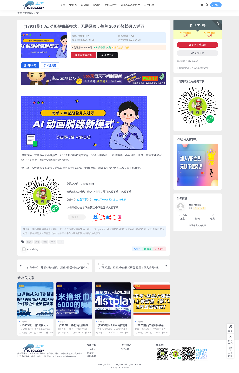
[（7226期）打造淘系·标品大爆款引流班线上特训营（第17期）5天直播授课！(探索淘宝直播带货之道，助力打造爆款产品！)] (151, 300)
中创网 (73, 5)
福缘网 (85, 5)
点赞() (161, 249)
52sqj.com (118, 364)
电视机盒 (149, 5)
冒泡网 (96, 5)
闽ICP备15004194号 (120, 367)
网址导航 (91, 356)
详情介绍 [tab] (31, 65)
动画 (45, 241)
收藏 (149, 249)
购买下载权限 (85, 55)
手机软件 (109, 5)
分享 (138, 249)
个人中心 (91, 349)
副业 (37, 241)
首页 (62, 5)
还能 (61, 241)
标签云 (90, 352)
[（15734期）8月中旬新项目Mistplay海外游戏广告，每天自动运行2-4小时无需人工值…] (113, 300)
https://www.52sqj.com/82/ (109, 199)
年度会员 (187, 33)
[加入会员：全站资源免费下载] (93, 79)
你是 (29, 241)
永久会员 (211, 33)
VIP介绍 (125, 349)
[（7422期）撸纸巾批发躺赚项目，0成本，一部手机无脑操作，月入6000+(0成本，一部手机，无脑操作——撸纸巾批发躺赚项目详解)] (74, 300)
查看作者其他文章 (197, 225)
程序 (53, 241)
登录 (217, 5)
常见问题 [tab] (51, 65)
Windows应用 (129, 5)
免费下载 (109, 55)
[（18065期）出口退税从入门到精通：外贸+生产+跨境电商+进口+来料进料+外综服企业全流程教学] (35, 300)
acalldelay (32, 249)
